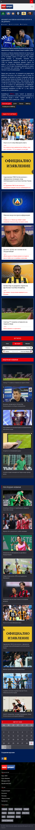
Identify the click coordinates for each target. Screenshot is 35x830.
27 (22, 743)
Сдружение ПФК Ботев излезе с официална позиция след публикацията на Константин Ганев (16, 646)
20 (22, 739)
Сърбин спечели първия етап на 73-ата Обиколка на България (15, 691)
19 (18, 739)
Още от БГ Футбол (9, 114)
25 (13, 743)
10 (8, 736)
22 (31, 739)
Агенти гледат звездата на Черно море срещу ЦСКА (17, 473)
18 (13, 739)
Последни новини (12, 487)
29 (31, 743)
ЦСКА (15, 103)
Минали (27, 343)
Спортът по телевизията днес (12, 451)
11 (13, 736)
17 (8, 739)
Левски (21, 103)
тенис (18, 813)
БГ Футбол (24, 24)
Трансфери (10, 816)
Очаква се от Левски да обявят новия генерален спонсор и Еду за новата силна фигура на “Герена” (15, 222)
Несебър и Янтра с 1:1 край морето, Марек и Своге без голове (16, 509)
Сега (7, 343)
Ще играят (17, 343)
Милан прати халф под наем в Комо (14, 669)
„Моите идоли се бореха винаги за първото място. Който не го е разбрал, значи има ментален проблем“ (16, 258)
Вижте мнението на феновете (12, 328)
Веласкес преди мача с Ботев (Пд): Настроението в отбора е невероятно (14, 405)
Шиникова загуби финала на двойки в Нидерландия (14, 553)
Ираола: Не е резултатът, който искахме (15, 531)
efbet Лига (26, 813)
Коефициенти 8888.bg (8, 106)
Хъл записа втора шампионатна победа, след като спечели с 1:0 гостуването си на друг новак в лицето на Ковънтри (16, 149)
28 (27, 743)
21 (27, 739)
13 (22, 736)
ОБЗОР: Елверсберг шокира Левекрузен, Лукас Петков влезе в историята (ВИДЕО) (17, 715)
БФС (3, 816)
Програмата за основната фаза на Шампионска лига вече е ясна (17, 428)
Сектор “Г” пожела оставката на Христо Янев (16, 382)
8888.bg (12, 94)
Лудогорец (18, 809)
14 (27, 736)
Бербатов (11, 813)
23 (4, 743)
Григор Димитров (7, 820)
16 (4, 739)
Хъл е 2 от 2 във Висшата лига (12, 622)
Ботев (18, 816)
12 (18, 736)
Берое (4, 813)
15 (31, 736)
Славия (26, 809)
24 (8, 743)
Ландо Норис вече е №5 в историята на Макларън (15, 577)
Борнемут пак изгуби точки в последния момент (15, 600)
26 (18, 743)
